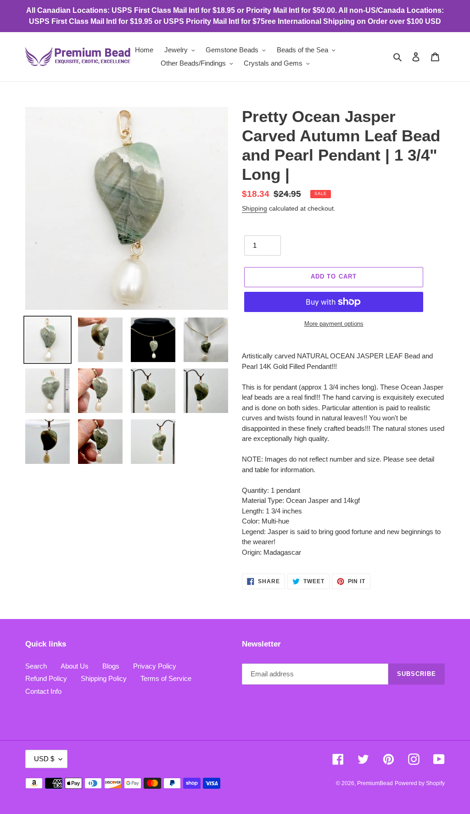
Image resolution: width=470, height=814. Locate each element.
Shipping (254, 208)
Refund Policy (46, 678)
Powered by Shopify (420, 783)
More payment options (334, 323)
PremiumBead (375, 783)
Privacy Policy (154, 666)
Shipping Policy (104, 678)
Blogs (110, 666)
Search (36, 666)
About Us (75, 666)
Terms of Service (165, 678)
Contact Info (43, 691)
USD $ (44, 759)
